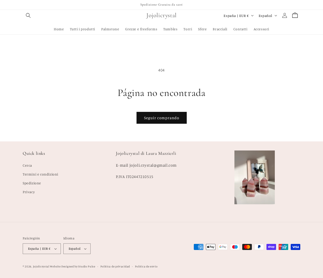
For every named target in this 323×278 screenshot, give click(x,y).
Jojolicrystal (41, 266)
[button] (28, 15)
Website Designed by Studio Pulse (72, 266)
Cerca (27, 165)
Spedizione (32, 183)
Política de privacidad (115, 266)
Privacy (29, 192)
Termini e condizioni (40, 174)
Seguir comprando (161, 117)
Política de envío (146, 266)
